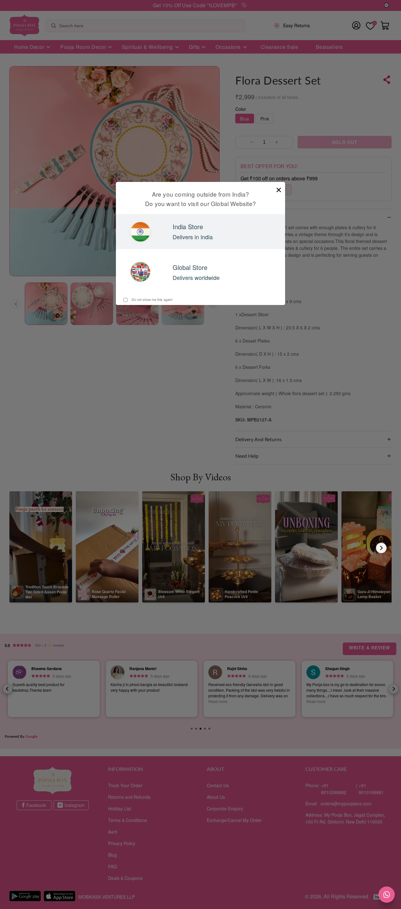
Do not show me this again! (152, 299)
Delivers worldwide (196, 277)
